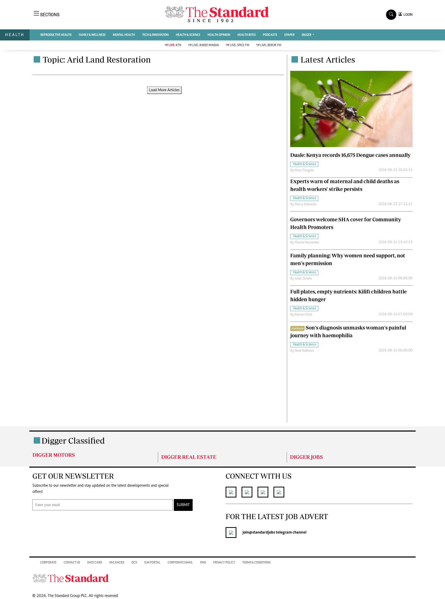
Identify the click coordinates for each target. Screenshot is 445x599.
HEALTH (14, 34)
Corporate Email (180, 562)
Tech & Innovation (155, 35)
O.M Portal (152, 562)
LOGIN (407, 14)
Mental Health (124, 35)
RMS (203, 562)
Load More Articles (164, 90)
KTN (175, 45)
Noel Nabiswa (304, 351)
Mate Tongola (304, 170)
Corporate (48, 562)
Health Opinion (219, 35)
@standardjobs (262, 532)
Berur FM (270, 45)
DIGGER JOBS (306, 457)
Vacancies (116, 562)
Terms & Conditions (256, 562)
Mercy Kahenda (305, 204)
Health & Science (188, 35)
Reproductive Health (56, 35)
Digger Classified (73, 440)
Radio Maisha (205, 45)
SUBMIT (183, 505)
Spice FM (239, 45)
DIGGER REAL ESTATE (188, 457)
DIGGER (307, 35)
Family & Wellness (92, 35)
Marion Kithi (303, 315)
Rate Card (94, 562)
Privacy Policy (224, 562)
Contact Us (72, 562)
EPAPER (289, 35)
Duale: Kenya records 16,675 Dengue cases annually (350, 155)
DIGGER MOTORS (53, 455)
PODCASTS (270, 35)
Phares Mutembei (307, 242)
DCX (134, 562)
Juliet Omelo (303, 279)
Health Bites (246, 35)
